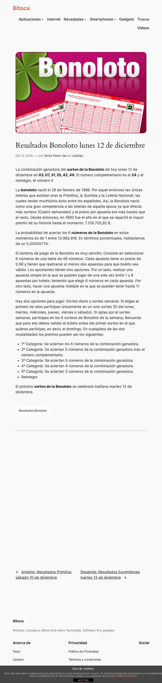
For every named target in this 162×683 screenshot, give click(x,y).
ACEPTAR (83, 680)
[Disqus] (81, 497)
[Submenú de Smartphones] (115, 19)
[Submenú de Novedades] (85, 19)
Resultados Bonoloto (33, 410)
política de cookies (126, 676)
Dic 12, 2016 (24, 155)
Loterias (77, 155)
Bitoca (21, 8)
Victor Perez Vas (55, 155)
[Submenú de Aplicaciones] (43, 19)
